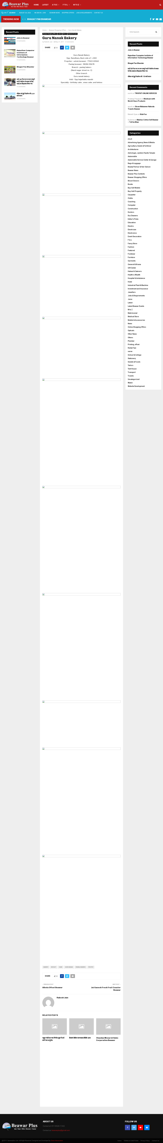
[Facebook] (127, 1127)
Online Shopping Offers (137, 327)
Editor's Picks (133, 219)
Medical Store (133, 316)
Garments (132, 261)
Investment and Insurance (138, 289)
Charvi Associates (57, 1140)
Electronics (132, 233)
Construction (133, 209)
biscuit (53, 967)
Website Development (136, 386)
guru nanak (69, 967)
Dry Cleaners (133, 216)
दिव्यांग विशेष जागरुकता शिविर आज (80, 1038)
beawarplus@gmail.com (61, 1130)
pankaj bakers (80, 967)
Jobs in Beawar (23, 38)
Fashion (131, 247)
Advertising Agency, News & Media (141, 142)
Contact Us (98, 13)
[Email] (147, 1127)
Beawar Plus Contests (136, 174)
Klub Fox (143, 114)
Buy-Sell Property (135, 191)
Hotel (130, 282)
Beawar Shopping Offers (49, 33)
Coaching (131, 202)
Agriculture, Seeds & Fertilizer (139, 146)
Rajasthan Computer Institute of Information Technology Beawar (25, 53)
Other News (132, 334)
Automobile (132, 156)
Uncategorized (133, 379)
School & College (134, 355)
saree (130, 351)
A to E (54, 5)
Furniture (131, 257)
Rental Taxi (132, 348)
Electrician (132, 230)
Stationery (132, 358)
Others (130, 337)
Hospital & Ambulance (136, 278)
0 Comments (69, 42)
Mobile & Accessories (136, 320)
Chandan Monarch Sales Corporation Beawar (107, 1039)
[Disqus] (81, 1074)
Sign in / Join (41, 13)
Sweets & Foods (72, 33)
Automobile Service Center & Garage (142, 160)
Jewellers (132, 292)
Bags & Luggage (134, 163)
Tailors (130, 365)
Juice (130, 299)
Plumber (131, 341)
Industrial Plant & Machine (138, 285)
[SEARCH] (156, 32)
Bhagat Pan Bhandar (39, 19)
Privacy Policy (145, 1141)
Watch (130, 383)
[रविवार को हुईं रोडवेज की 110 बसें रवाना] (10, 96)
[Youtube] (140, 1127)
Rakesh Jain (48, 42)
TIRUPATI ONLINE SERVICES (146, 93)
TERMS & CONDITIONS (131, 1141)
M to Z (76, 5)
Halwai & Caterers (135, 271)
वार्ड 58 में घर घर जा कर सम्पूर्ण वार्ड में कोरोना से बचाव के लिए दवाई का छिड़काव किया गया (26, 81)
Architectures (133, 149)
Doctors (131, 212)
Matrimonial (132, 313)
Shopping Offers (68, 13)
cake (60, 967)
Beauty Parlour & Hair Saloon (139, 167)
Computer (132, 205)
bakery (46, 967)
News (130, 324)
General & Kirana (134, 264)
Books (130, 184)
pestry (90, 967)
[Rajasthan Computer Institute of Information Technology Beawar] (10, 53)
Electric (131, 226)
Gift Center (132, 268)
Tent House (132, 369)
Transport (132, 372)
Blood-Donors (133, 181)
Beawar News (55, 13)
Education (132, 222)
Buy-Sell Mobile (134, 188)
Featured (131, 250)
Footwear (131, 254)
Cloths (130, 198)
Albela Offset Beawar (52, 987)
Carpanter (132, 195)
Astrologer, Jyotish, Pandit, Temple (141, 153)
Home (36, 5)
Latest (45, 5)
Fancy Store (132, 243)
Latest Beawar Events (136, 306)
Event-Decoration (134, 236)
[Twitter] (134, 1127)
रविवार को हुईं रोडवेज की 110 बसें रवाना (139, 76)
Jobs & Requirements (84, 13)
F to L (65, 5)
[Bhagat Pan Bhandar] (10, 69)
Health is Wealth (134, 275)
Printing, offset (133, 344)
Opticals (131, 330)
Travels (131, 376)
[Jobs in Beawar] (10, 41)
